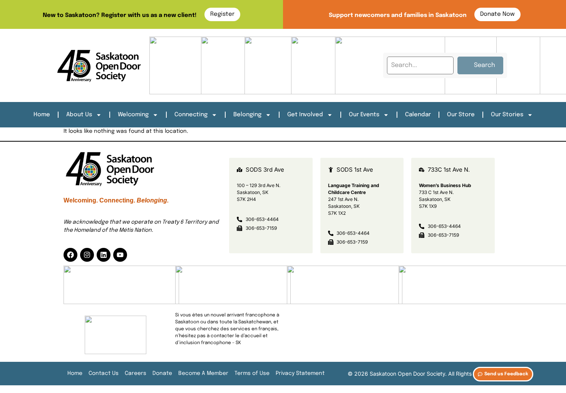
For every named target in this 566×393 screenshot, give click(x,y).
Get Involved (305, 115)
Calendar (418, 115)
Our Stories (507, 115)
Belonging (247, 115)
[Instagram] (87, 255)
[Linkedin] (104, 255)
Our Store (461, 115)
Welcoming (133, 115)
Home (41, 115)
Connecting (191, 115)
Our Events (364, 115)
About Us (79, 115)
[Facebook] (70, 255)
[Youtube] (120, 255)
